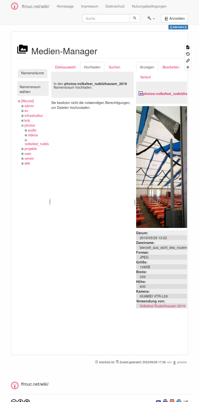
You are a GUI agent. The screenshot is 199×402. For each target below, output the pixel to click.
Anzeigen (147, 67)
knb (27, 120)
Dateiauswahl (65, 67)
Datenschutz (115, 6)
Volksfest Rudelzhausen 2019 (162, 305)
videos (33, 134)
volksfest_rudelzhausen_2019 (48, 143)
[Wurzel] (27, 100)
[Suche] (135, 18)
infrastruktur (34, 115)
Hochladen (92, 67)
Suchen (114, 67)
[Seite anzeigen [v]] (188, 47)
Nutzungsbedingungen (149, 6)
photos (30, 125)
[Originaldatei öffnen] (161, 166)
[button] (151, 18)
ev (26, 110)
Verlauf (145, 77)
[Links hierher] (188, 60)
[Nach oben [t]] (188, 67)
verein (29, 158)
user (28, 153)
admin (29, 105)
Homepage (65, 6)
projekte (31, 148)
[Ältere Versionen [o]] (188, 53)
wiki (27, 163)
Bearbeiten (171, 67)
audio (32, 130)
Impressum (89, 6)
